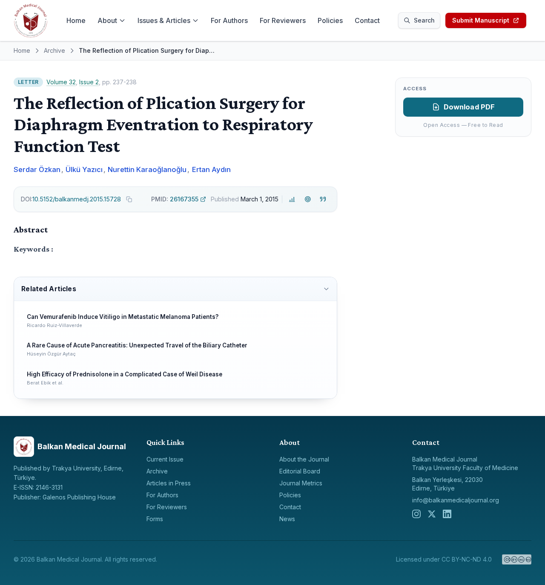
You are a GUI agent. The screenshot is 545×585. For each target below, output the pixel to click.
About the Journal (304, 459)
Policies (330, 20)
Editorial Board (299, 471)
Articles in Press (168, 483)
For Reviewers (283, 20)
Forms (154, 518)
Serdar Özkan (37, 169)
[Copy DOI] (129, 199)
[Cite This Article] (323, 199)
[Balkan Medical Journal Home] (31, 20)
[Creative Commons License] (516, 559)
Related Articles (48, 289)
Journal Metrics (300, 483)
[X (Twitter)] (431, 514)
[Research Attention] (308, 199)
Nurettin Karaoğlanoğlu (147, 169)
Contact (367, 20)
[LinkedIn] (447, 514)
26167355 (174, 199)
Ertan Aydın (211, 169)
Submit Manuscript (480, 20)
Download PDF (469, 107)
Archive (54, 50)
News (287, 518)
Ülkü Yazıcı (84, 169)
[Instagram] (416, 514)
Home (76, 20)
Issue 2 (89, 82)
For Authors (229, 20)
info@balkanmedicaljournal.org (455, 500)
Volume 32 (61, 82)
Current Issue (165, 459)
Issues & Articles (164, 20)
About (107, 20)
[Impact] (292, 199)
